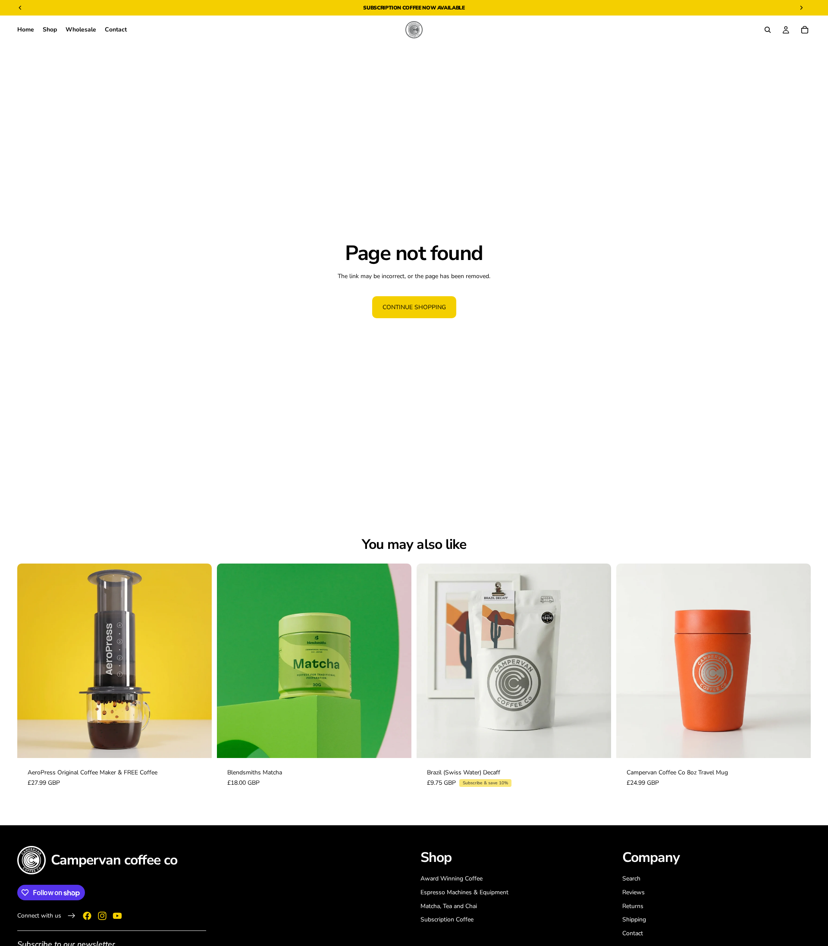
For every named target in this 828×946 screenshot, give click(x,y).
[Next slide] (199, 661)
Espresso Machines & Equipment (464, 892)
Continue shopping (414, 307)
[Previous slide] (30, 661)
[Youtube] (117, 915)
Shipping (634, 919)
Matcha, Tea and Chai (448, 906)
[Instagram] (102, 915)
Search (631, 878)
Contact (632, 933)
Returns (632, 906)
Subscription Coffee (392, 7)
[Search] (767, 29)
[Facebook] (87, 915)
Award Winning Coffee (451, 878)
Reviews (633, 892)
